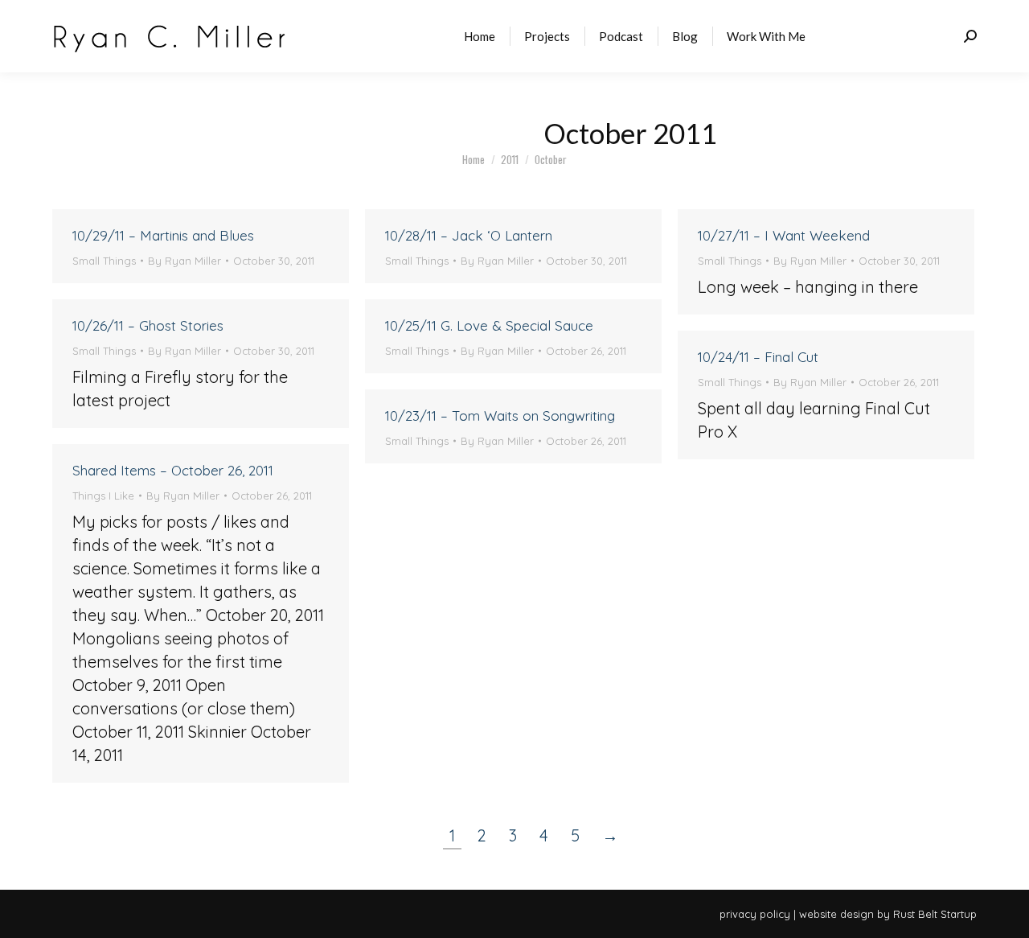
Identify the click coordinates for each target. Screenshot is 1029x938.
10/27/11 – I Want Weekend (784, 235)
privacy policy (754, 913)
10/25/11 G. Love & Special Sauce (489, 325)
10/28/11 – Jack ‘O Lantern (468, 235)
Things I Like (103, 495)
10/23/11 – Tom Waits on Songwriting (500, 415)
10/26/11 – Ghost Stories (147, 325)
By (184, 260)
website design (836, 913)
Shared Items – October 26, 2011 (172, 470)
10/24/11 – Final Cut (758, 356)
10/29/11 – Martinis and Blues (163, 235)
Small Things (104, 260)
